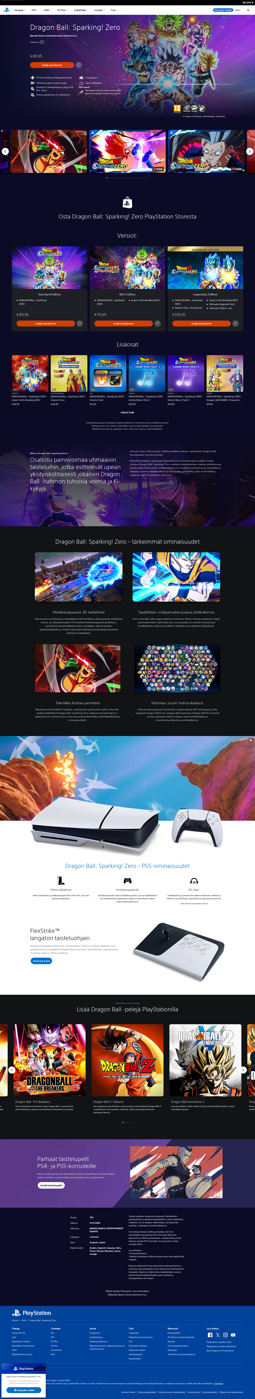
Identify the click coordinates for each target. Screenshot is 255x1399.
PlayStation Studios (21, 1341)
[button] (127, 151)
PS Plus (61, 10)
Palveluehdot (174, 1333)
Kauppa (19, 10)
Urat (14, 1337)
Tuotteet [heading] (55, 1328)
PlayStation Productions (23, 1345)
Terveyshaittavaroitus (178, 1345)
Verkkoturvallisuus (98, 1341)
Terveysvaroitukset (138, 1253)
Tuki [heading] (131, 1328)
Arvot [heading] (93, 1328)
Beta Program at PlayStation (220, 1350)
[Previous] (5, 151)
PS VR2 (54, 1341)
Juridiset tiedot (128, 1392)
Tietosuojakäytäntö (147, 1392)
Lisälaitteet (80, 10)
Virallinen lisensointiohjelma (181, 1354)
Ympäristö (95, 1333)
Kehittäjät (172, 1350)
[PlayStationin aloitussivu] (6, 10)
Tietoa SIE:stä (18, 1333)
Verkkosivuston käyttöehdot (171, 1392)
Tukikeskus (134, 1333)
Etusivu (15, 1320)
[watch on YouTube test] (158, 169)
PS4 (52, 1337)
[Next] (249, 151)
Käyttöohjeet (135, 1358)
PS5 (34, 10)
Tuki (113, 10)
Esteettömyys (96, 1337)
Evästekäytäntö (209, 1392)
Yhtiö (14, 1350)
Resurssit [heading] (173, 1328)
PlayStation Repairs (138, 1345)
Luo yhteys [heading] (213, 1328)
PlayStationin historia (22, 1354)
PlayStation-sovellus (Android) (221, 1346)
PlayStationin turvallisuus (141, 1337)
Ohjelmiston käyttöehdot (231, 1392)
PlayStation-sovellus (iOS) (219, 1342)
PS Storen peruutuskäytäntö (181, 1337)
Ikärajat (171, 1341)
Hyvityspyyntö (135, 1354)
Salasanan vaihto (137, 1350)
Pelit (46, 10)
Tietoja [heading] (16, 1328)
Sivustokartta (193, 1392)
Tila (130, 1341)
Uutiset (98, 10)
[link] (49, 1070)
